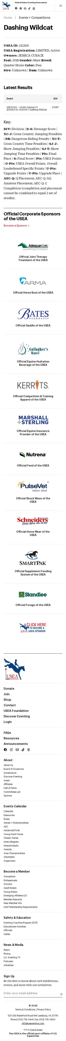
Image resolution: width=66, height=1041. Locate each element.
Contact (10, 705)
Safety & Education (17, 917)
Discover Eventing (17, 716)
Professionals (10, 880)
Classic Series (11, 838)
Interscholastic (11, 846)
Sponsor (8, 796)
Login (8, 721)
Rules (6, 819)
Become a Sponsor (15, 225)
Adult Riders (10, 888)
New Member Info (13, 903)
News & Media (13, 944)
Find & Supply (36, 1030)
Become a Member (17, 871)
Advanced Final (12, 830)
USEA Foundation (16, 710)
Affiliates (8, 784)
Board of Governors (14, 769)
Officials (8, 930)
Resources (11, 738)
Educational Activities (15, 927)
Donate (9, 688)
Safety (7, 934)
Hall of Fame (10, 788)
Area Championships (14, 853)
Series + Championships (16, 823)
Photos (7, 954)
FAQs (7, 732)
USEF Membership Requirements (20, 907)
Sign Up (9, 976)
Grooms (8, 884)
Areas (7, 780)
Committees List (12, 792)
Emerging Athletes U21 (15, 896)
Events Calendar (15, 806)
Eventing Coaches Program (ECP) (21, 923)
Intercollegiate (11, 842)
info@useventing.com (33, 1023)
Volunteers (9, 857)
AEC (6, 827)
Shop (7, 699)
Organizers (9, 861)
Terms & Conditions (25, 1009)
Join (7, 694)
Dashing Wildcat (38, 110)
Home (8, 17)
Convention (9, 876)
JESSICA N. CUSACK (17, 110)
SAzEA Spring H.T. (29, 107)
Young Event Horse (13, 834)
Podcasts (8, 961)
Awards (8, 849)
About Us (8, 765)
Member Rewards (13, 899)
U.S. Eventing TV (12, 957)
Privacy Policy (44, 1009)
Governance (10, 773)
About (8, 760)
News (7, 950)
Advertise (8, 965)
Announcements (16, 743)
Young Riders (10, 892)
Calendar (8, 811)
